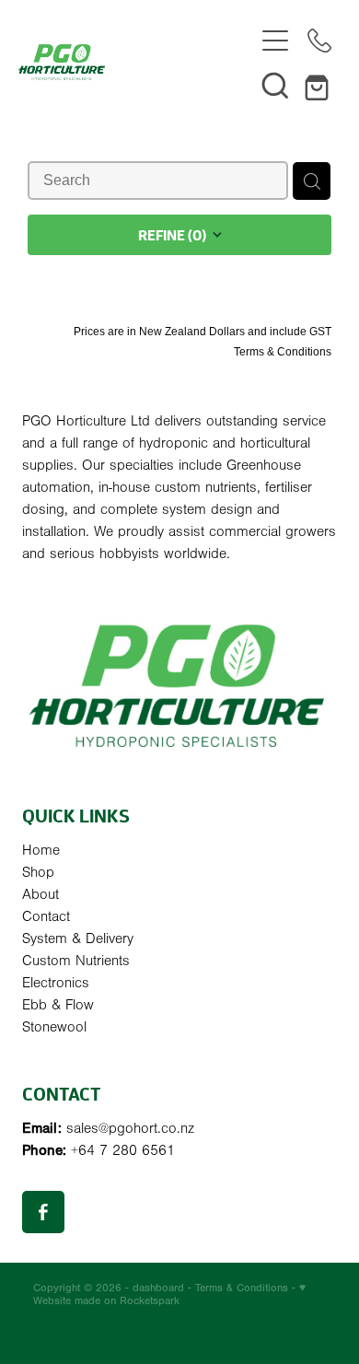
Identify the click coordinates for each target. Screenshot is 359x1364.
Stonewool (54, 1027)
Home (41, 850)
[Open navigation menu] (275, 40)
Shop (38, 872)
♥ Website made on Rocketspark (169, 1294)
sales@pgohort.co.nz (130, 1128)
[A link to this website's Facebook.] (43, 1212)
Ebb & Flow (58, 1005)
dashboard (158, 1287)
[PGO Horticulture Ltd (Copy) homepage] (135, 62)
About (40, 894)
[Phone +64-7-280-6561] (319, 40)
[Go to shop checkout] (319, 85)
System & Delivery (77, 938)
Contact (46, 916)
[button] (275, 85)
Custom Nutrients (76, 960)
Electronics (55, 982)
